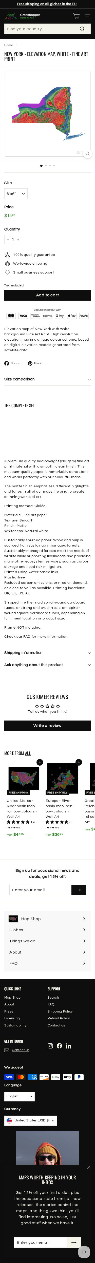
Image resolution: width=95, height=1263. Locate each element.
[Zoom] (87, 153)
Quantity (12, 229)
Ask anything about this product (33, 665)
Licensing (12, 1018)
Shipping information (23, 653)
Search (53, 997)
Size (8, 183)
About (9, 1004)
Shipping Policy (60, 1011)
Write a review (47, 726)
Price (9, 207)
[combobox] (47, 29)
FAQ (51, 1004)
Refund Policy (59, 1018)
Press (8, 1011)
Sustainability (15, 1025)
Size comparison (19, 379)
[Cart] (76, 16)
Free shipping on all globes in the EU (47, 4)
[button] (18, 822)
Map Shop (12, 997)
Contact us (56, 1025)
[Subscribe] (74, 1242)
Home (8, 45)
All (28, 753)
